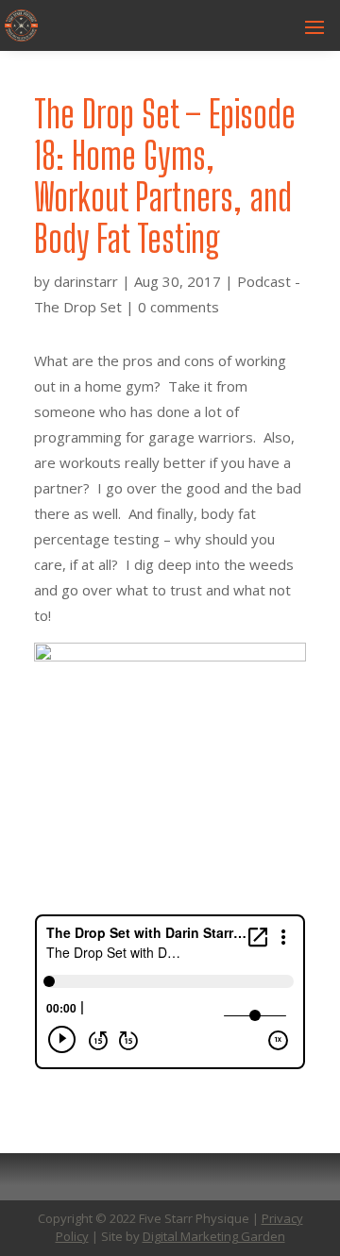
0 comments (178, 306)
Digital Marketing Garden (214, 1236)
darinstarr (86, 281)
